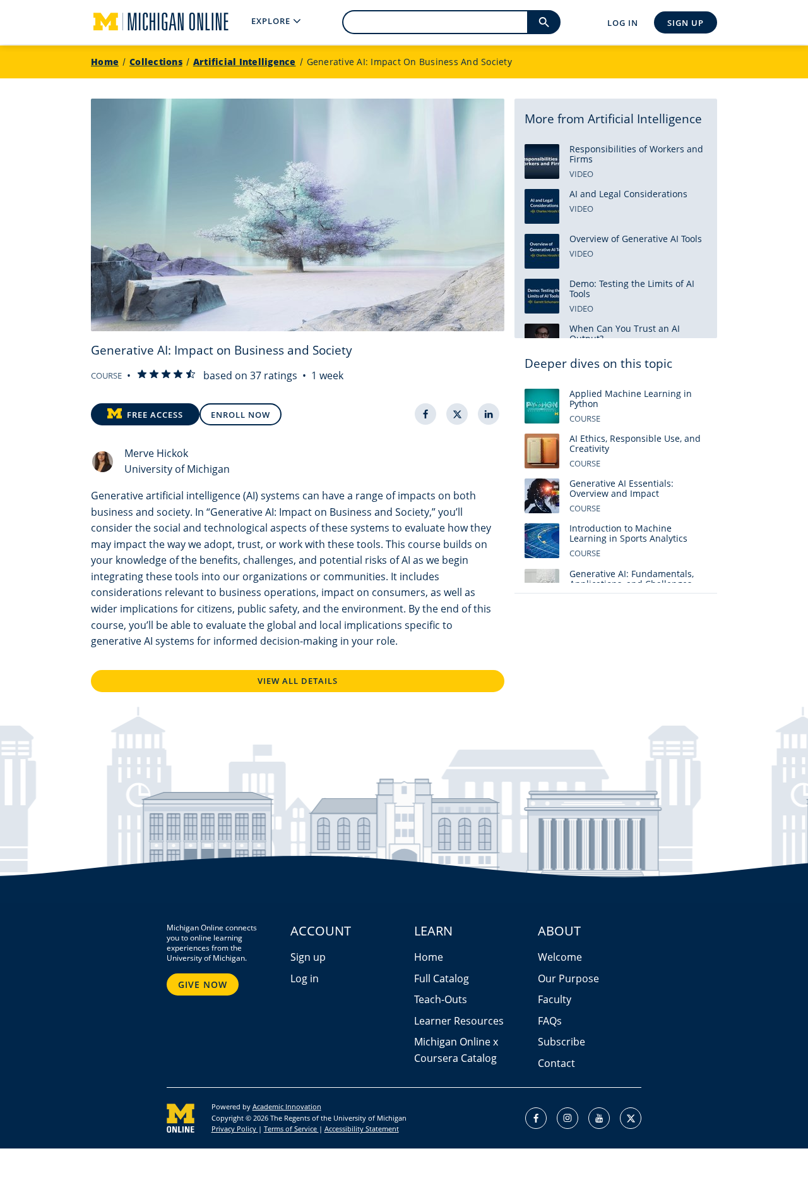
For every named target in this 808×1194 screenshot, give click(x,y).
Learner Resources (459, 1021)
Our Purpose (568, 978)
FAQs (550, 1021)
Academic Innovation (286, 1106)
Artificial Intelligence (244, 62)
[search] (544, 22)
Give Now (202, 984)
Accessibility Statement (361, 1128)
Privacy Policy (234, 1128)
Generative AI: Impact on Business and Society (409, 62)
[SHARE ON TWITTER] (457, 414)
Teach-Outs (440, 999)
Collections (155, 62)
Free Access (155, 414)
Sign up (308, 957)
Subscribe (561, 1042)
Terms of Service (291, 1128)
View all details (298, 680)
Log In (622, 22)
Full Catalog (441, 978)
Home (105, 62)
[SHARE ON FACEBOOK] (425, 414)
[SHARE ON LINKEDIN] (488, 414)
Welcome (560, 957)
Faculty (554, 999)
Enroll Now (240, 414)
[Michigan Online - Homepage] (151, 22)
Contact (556, 1063)
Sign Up (685, 22)
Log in (304, 978)
